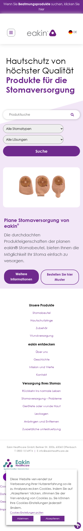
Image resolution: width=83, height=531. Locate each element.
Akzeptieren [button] (52, 518)
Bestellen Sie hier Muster (60, 277)
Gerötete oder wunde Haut (42, 406)
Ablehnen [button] (22, 518)
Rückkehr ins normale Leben (41, 390)
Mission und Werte (41, 367)
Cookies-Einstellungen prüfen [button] (26, 512)
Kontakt (41, 374)
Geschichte (42, 359)
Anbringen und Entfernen (41, 421)
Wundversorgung (41, 335)
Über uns (42, 351)
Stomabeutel (42, 312)
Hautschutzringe (41, 320)
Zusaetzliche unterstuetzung (41, 429)
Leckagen (41, 413)
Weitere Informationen (21, 276)
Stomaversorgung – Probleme (42, 398)
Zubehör (41, 328)
